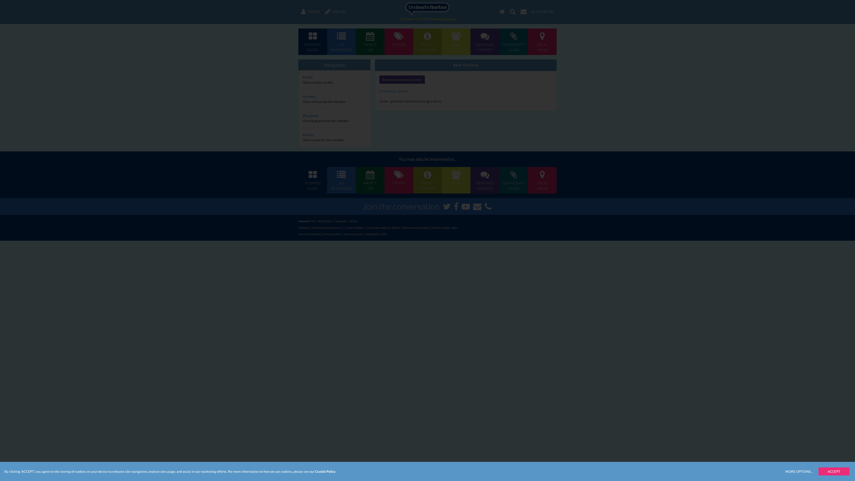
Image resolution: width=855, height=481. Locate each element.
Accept (834, 471)
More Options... (799, 471)
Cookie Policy (325, 471)
